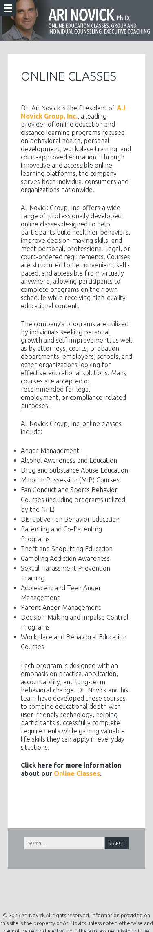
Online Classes (77, 773)
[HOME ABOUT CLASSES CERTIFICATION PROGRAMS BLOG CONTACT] (8, 8)
